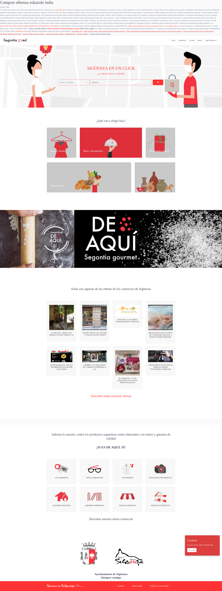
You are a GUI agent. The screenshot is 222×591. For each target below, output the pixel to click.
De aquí (192, 40)
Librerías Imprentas (94, 505)
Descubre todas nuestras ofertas (111, 396)
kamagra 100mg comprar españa (33, 34)
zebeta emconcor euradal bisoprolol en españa (64, 29)
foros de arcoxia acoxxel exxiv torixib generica (198, 31)
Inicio (173, 40)
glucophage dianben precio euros (10, 34)
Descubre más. (209, 545)
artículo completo (82, 34)
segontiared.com (20, 31)
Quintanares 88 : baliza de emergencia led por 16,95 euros (61, 367)
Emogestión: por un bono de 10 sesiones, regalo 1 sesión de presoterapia (160, 335)
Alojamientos (61, 478)
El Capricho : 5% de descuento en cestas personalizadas (127, 380)
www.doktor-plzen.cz (172, 26)
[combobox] (74, 82)
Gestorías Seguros (62, 505)
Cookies (120, 586)
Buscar (200, 40)
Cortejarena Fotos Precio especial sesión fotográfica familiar (160, 367)
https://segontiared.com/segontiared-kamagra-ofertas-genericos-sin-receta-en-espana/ (154, 31)
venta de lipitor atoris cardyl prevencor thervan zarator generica (104, 31)
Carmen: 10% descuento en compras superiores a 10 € (94, 367)
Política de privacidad (159, 586)
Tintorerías (127, 478)
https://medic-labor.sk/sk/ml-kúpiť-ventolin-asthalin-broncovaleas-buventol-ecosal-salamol (29, 26)
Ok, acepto (191, 550)
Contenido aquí (60, 10)
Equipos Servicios (127, 505)
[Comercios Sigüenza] (15, 40)
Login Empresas (210, 40)
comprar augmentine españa (54, 34)
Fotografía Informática (160, 478)
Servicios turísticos (160, 505)
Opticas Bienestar (94, 478)
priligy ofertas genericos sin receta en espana (142, 26)
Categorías (181, 40)
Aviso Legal (137, 586)
